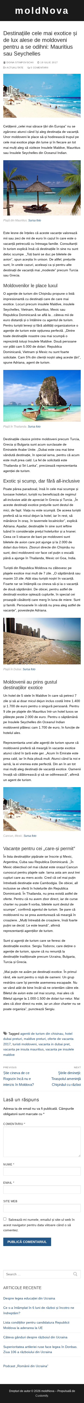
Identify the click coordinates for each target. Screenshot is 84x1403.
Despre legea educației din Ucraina (29, 1298)
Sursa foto (34, 220)
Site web (10, 1201)
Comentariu (14, 1124)
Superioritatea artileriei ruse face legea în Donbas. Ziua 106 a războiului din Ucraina (40, 1349)
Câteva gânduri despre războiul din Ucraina (35, 1337)
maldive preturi (35, 1039)
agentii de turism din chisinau (41, 1033)
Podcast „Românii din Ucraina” (25, 1366)
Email (8, 1182)
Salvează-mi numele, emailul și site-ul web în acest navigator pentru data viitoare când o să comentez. (39, 1225)
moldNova (42, 10)
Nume (8, 1164)
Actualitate (15, 67)
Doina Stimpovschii (20, 62)
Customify (41, 1395)
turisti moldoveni (25, 1044)
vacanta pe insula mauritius (23, 1049)
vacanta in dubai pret (54, 1044)
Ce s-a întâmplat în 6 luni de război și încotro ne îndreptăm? (38, 1310)
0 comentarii (39, 67)
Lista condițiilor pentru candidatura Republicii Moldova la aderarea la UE (36, 1325)
